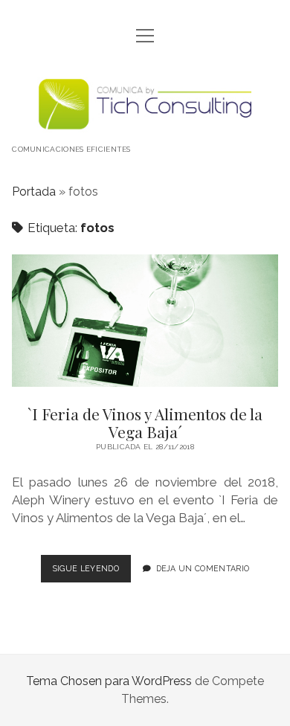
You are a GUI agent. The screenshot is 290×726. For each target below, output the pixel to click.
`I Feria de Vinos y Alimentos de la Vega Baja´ (145, 321)
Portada (34, 191)
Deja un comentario (203, 568)
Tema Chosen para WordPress (109, 681)
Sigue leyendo (92, 572)
